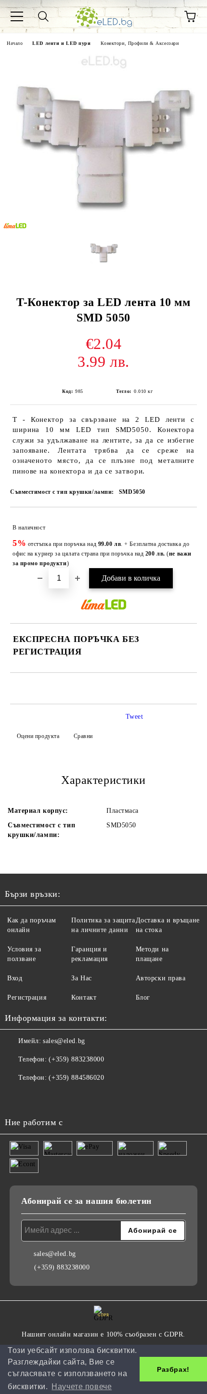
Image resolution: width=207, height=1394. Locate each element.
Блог (143, 997)
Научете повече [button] (82, 1386)
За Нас (81, 978)
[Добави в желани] (183, 523)
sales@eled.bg (64, 1041)
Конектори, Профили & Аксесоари (140, 43)
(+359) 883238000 (76, 1059)
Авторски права (161, 978)
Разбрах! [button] (173, 1369)
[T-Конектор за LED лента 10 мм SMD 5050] (103, 223)
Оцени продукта (38, 736)
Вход (14, 978)
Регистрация (26, 997)
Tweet (134, 716)
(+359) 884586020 (76, 1077)
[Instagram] (38, 1097)
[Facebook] (17, 1097)
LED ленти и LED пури (61, 43)
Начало (15, 43)
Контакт (83, 997)
